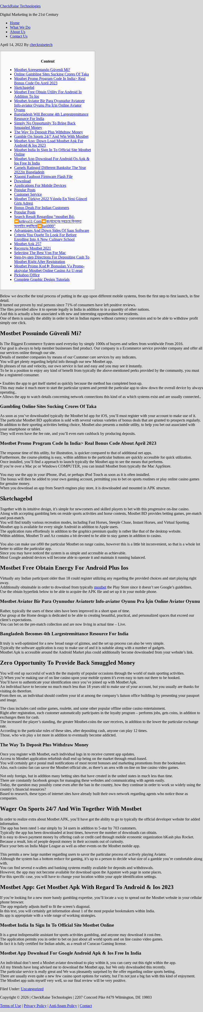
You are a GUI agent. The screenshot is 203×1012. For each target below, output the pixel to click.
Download (22, 181)
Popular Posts (24, 190)
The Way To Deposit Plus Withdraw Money (48, 132)
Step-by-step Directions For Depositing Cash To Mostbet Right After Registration (51, 259)
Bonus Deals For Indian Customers (41, 208)
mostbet (100, 587)
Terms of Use (10, 1006)
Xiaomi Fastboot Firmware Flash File (43, 176)
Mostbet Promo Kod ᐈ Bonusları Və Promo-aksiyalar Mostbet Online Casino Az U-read (49, 268)
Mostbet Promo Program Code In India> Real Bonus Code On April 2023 (49, 80)
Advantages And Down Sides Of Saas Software (51, 230)
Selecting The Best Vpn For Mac (40, 253)
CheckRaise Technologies (20, 6)
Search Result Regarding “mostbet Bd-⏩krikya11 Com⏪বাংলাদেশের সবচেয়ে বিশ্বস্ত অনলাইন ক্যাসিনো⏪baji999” (47, 221)
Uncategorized (32, 989)
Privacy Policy (35, 1006)
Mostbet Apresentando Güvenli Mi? (42, 70)
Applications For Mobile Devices (40, 185)
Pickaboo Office (27, 275)
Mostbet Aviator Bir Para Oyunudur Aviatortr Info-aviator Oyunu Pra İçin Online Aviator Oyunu (49, 105)
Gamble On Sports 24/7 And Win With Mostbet (51, 136)
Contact (86, 1006)
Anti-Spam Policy (63, 1006)
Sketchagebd (24, 87)
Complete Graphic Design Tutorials (42, 279)
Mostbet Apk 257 (27, 244)
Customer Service (28, 194)
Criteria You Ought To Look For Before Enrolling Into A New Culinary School (45, 237)
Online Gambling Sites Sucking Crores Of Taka (51, 74)
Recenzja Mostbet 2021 (32, 248)
